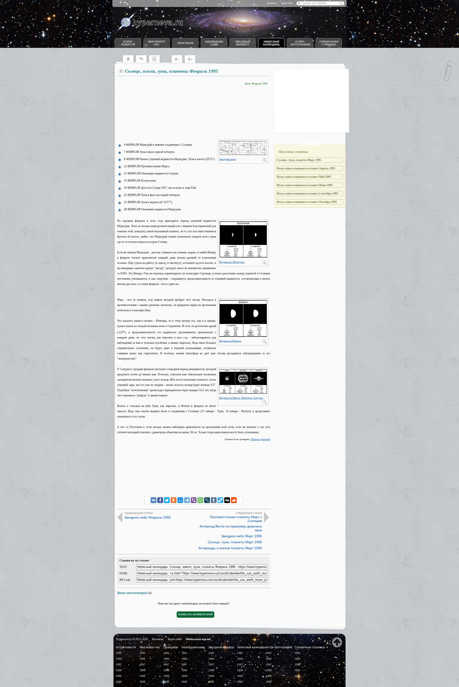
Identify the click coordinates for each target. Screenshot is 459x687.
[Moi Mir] (180, 500)
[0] (156, 62)
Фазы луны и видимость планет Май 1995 (304, 176)
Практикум (185, 43)
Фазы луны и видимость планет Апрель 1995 (306, 168)
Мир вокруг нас (156, 43)
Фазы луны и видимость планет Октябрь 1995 (307, 202)
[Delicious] (220, 500)
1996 (119, 658)
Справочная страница (328, 43)
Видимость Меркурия (231, 261)
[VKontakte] (153, 500)
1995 (119, 653)
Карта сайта (287, 3)
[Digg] (227, 500)
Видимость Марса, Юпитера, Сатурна (241, 397)
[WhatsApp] (200, 500)
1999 (119, 676)
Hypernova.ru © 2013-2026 (132, 639)
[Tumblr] (214, 500)
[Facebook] (160, 500)
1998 (119, 670)
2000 (119, 681)
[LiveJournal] (207, 500)
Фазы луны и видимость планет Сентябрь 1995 (307, 193)
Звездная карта (227, 159)
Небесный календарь (271, 43)
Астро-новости (128, 43)
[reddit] (234, 500)
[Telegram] (187, 500)
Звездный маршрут (242, 43)
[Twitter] (167, 500)
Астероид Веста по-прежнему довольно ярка (231, 528)
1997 (119, 664)
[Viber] (194, 500)
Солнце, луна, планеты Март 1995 (235, 542)
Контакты (272, 3)
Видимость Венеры (230, 340)
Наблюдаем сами (214, 43)
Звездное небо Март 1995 (241, 536)
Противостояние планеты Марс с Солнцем (236, 519)
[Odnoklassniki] (173, 500)
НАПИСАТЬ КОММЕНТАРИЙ (195, 614)
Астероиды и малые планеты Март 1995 (230, 548)
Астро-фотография (300, 43)
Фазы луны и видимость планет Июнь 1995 (305, 185)
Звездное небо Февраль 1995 (147, 517)
